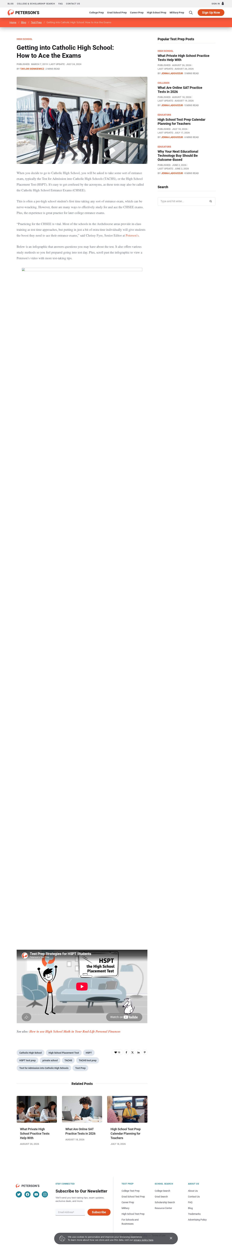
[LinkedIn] (138, 1052)
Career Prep (137, 12)
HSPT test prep (27, 1060)
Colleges (163, 83)
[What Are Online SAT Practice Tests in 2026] (82, 1109)
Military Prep (177, 12)
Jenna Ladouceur (172, 73)
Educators (164, 114)
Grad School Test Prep (133, 1196)
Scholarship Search (165, 1202)
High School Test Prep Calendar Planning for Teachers (126, 1133)
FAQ (60, 4)
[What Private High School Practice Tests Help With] (37, 1109)
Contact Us (194, 1196)
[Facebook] (126, 1052)
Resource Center (163, 1208)
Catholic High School (30, 1052)
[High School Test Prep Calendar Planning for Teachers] (127, 1109)
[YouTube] (36, 1194)
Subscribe (99, 1212)
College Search (162, 1190)
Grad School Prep (117, 12)
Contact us (73, 4)
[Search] (191, 12)
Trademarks (194, 1214)
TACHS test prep (87, 1060)
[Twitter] (132, 1052)
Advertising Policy (197, 1219)
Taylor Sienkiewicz (32, 68)
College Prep (96, 12)
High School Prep (156, 12)
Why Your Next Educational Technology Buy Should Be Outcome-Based (178, 155)
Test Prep (36, 22)
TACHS (68, 1060)
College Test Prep (131, 1190)
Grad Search (161, 1196)
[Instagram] (45, 1194)
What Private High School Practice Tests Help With (34, 1133)
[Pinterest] (144, 1052)
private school (50, 1060)
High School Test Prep (133, 1214)
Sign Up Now (211, 12)
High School (24, 39)
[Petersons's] (23, 12)
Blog (11, 4)
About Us (193, 1190)
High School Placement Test (64, 1052)
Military (125, 1208)
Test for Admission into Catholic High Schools (43, 1068)
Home (13, 22)
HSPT (89, 1052)
